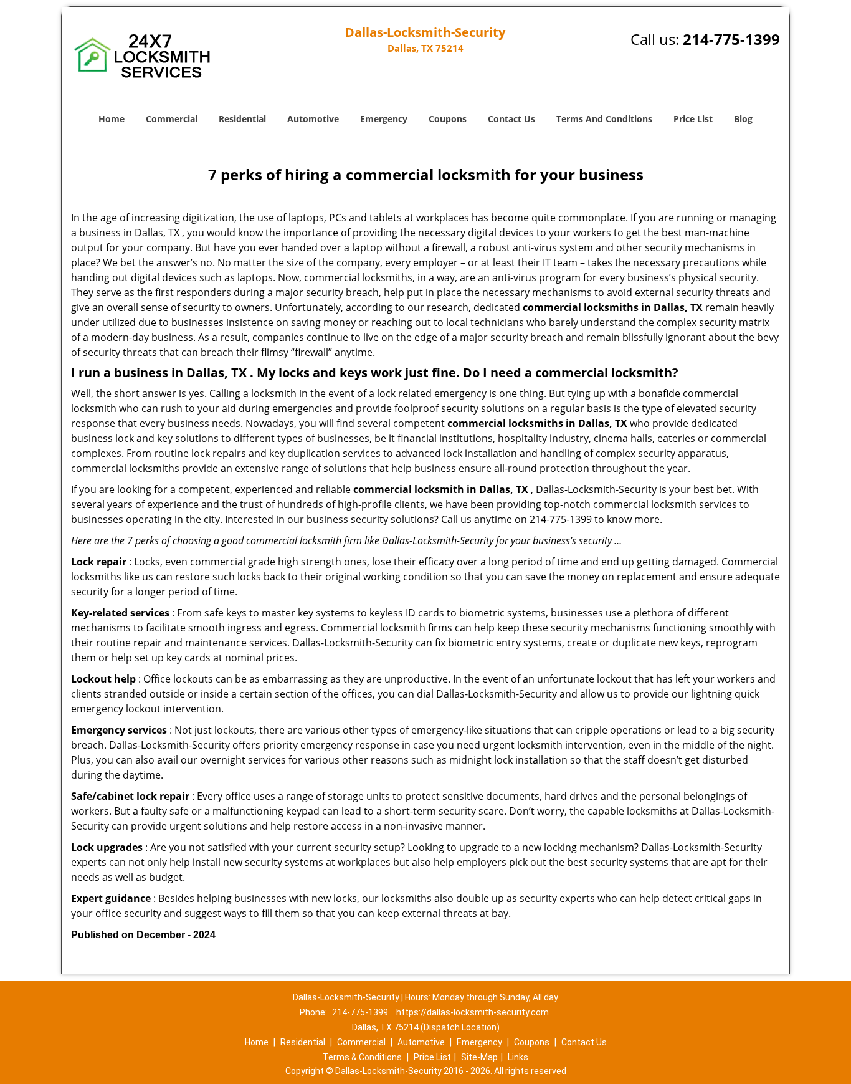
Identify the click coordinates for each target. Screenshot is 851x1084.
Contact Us (511, 119)
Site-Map (479, 1057)
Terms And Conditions (604, 119)
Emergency (383, 119)
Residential (242, 119)
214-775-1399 (731, 39)
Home (111, 119)
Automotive (313, 119)
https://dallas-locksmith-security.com (472, 1012)
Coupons (448, 119)
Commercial (171, 119)
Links (518, 1057)
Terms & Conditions (362, 1057)
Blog (743, 119)
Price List (693, 119)
